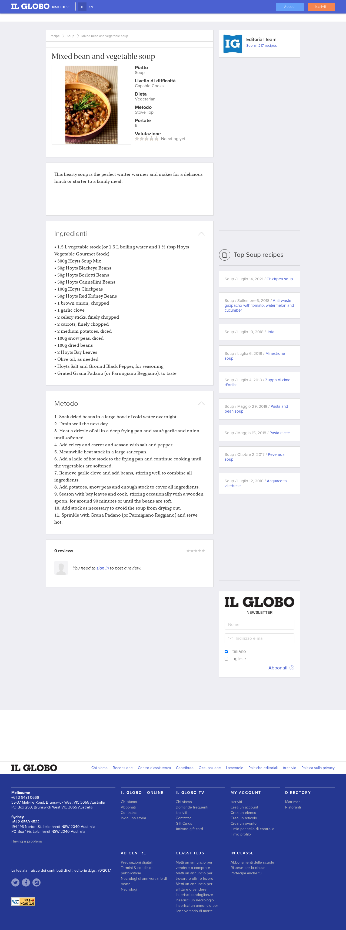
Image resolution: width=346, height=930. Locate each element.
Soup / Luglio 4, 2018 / (257, 382)
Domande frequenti (192, 807)
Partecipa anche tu (246, 873)
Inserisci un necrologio (195, 900)
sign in (103, 568)
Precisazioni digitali (136, 862)
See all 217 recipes (261, 45)
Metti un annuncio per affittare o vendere (194, 887)
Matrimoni (293, 802)
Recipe (55, 36)
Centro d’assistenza (154, 768)
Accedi (290, 7)
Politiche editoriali (263, 768)
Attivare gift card (189, 829)
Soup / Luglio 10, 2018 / (249, 331)
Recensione (123, 768)
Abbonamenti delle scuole (252, 862)
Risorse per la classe (248, 867)
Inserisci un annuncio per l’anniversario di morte (197, 908)
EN (91, 7)
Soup (70, 36)
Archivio (289, 768)
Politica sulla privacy (318, 768)
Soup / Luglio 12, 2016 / (256, 483)
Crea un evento (244, 823)
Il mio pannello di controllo (252, 829)
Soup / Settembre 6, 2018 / (259, 305)
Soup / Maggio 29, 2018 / (256, 409)
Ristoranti (293, 807)
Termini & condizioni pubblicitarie (137, 870)
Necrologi (129, 889)
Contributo (185, 768)
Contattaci (129, 812)
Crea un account (244, 807)
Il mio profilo (241, 834)
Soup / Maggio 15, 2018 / (257, 432)
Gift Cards (184, 823)
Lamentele (234, 768)
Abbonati (278, 668)
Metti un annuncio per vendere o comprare (194, 865)
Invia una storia (133, 818)
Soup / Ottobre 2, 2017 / (255, 457)
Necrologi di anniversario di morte (144, 881)
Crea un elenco (243, 812)
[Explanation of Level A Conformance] (23, 901)
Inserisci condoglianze (194, 894)
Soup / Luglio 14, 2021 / (259, 279)
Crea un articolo (244, 818)
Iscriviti (321, 7)
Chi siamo (99, 768)
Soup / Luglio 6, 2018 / (255, 356)
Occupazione (210, 768)
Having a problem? (26, 841)
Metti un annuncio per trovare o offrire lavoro (194, 876)
